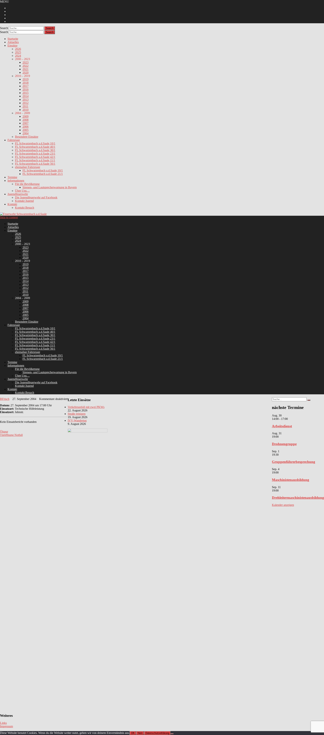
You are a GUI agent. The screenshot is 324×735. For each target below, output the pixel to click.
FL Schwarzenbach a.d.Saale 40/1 (35, 146)
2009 (25, 116)
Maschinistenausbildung (290, 480)
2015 (25, 92)
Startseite (13, 38)
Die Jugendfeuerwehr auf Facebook (36, 197)
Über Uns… (22, 190)
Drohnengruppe (284, 444)
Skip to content (9, 217)
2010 (25, 109)
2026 (18, 48)
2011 (25, 106)
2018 (25, 82)
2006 (25, 126)
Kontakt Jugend (24, 200)
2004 (25, 133)
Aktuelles (13, 42)
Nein (140, 733)
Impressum (6, 726)
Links (3, 722)
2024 (18, 55)
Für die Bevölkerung (27, 184)
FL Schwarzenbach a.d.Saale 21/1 (42, 173)
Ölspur (4, 431)
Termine (12, 177)
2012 (25, 102)
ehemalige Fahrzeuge (27, 167)
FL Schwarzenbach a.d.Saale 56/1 (35, 163)
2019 (25, 79)
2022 (25, 65)
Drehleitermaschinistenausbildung (298, 498)
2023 (25, 62)
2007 (25, 123)
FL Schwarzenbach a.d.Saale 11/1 (35, 160)
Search (4, 28)
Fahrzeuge (14, 140)
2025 (18, 52)
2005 (25, 130)
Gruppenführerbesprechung (293, 462)
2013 (25, 99)
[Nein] (172, 733)
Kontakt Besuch (24, 207)
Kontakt (12, 204)
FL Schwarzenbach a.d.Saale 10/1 (35, 143)
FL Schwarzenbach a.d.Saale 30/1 (35, 150)
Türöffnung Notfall (11, 435)
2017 (25, 86)
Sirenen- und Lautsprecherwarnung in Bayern (49, 187)
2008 (25, 119)
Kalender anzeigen (283, 505)
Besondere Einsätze (26, 136)
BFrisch (4, 399)
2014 (25, 96)
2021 (25, 69)
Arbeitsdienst (282, 426)
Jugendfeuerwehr (18, 194)
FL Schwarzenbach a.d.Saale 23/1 (35, 153)
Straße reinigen (77, 413)
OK (133, 733)
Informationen (16, 180)
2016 (25, 89)
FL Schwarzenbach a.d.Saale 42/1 (35, 157)
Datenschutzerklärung (157, 733)
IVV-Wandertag (77, 420)
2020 (25, 72)
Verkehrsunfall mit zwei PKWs (86, 407)
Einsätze (12, 45)
